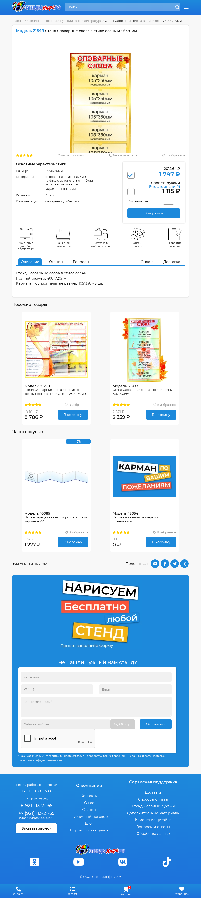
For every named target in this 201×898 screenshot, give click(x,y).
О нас (89, 803)
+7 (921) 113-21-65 (36, 813)
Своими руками (164, 184)
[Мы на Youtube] (78, 862)
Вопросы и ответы (153, 827)
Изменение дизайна (153, 820)
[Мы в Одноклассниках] (34, 862)
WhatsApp (37, 818)
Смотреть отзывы (71, 155)
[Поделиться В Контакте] (155, 563)
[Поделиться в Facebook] (165, 563)
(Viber (23, 818)
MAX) (50, 818)
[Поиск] (177, 7)
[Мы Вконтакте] (122, 862)
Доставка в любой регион (100, 244)
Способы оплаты (153, 799)
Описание (30, 262)
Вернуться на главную (29, 563)
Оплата (147, 262)
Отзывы (56, 262)
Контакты (89, 796)
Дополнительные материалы (153, 813)
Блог (89, 823)
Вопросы (81, 262)
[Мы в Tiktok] (167, 862)
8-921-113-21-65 (36, 805)
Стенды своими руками (153, 806)
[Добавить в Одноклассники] (184, 563)
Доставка (171, 262)
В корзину (73, 415)
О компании (89, 785)
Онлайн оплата (138, 244)
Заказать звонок (124, 155)
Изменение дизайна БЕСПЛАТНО (26, 246)
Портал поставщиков (89, 830)
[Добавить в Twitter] (174, 563)
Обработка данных (153, 833)
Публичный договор (89, 816)
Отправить (155, 724)
